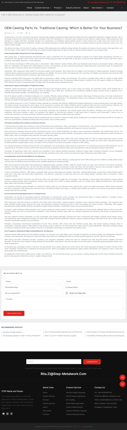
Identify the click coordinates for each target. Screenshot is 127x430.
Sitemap (80, 426)
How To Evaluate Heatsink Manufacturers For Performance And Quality (64, 332)
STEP (3, 15)
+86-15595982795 (119, 2)
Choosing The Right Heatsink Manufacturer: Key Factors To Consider (14, 332)
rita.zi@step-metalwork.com (100, 2)
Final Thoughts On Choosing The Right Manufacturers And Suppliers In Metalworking (106, 332)
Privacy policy (87, 426)
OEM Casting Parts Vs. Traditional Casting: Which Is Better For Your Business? (36, 15)
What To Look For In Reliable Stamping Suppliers (60, 335)
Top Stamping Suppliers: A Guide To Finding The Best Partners (22, 335)
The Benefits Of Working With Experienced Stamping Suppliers (106, 335)
